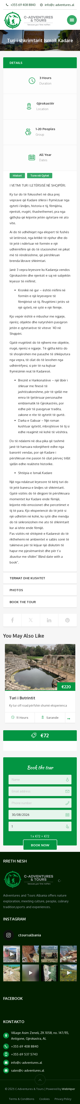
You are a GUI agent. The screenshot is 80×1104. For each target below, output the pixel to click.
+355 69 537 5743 (24, 1054)
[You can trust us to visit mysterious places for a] (49, 973)
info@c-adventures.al (59, 5)
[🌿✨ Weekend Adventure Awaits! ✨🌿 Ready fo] (30, 954)
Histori (17, 175)
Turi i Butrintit (22, 698)
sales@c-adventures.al (27, 1070)
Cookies (44, 1099)
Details (16, 63)
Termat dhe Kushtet (27, 578)
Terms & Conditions (21, 1099)
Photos (16, 590)
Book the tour (23, 602)
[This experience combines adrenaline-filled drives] (49, 954)
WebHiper (68, 1089)
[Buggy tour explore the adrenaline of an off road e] (30, 973)
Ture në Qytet (39, 175)
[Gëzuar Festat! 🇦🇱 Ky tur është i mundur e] (11, 954)
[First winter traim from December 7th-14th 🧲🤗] (68, 954)
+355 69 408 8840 (23, 5)
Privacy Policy (63, 1099)
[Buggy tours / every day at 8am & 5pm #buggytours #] (11, 973)
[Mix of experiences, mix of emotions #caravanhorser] (68, 973)
